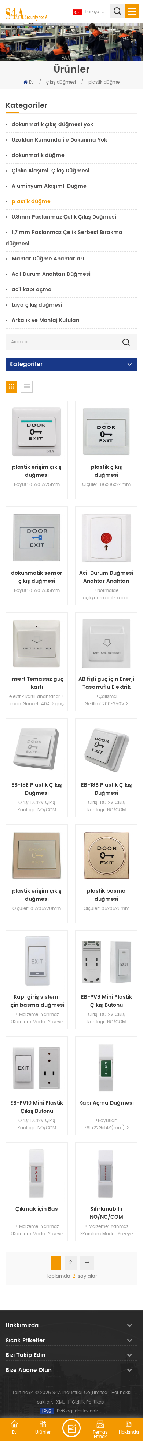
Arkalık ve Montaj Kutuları (46, 320)
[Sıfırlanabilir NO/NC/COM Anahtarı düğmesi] (106, 1174)
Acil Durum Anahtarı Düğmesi (51, 274)
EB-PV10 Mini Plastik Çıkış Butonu (36, 1107)
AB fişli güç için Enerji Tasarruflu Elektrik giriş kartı (106, 683)
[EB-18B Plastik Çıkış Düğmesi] (106, 750)
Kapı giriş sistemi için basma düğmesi (37, 1001)
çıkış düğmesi (61, 82)
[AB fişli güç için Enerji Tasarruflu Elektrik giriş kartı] (106, 644)
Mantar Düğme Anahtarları (48, 259)
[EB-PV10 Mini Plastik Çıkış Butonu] (37, 1068)
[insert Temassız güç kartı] (37, 644)
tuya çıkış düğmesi (37, 305)
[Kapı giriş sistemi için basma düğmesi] (37, 962)
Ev (31, 82)
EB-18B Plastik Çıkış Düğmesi (106, 789)
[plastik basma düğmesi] (106, 856)
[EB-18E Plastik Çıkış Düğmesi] (37, 750)
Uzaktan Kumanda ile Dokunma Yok (59, 140)
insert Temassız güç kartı (36, 683)
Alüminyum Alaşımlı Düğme (49, 186)
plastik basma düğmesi (106, 895)
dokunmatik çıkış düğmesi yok (52, 124)
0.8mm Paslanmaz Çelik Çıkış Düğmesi (64, 217)
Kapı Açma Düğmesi (106, 1103)
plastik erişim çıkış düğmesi (37, 471)
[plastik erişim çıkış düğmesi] (37, 432)
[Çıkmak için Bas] (37, 1174)
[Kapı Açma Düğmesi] (106, 1068)
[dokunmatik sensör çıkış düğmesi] (37, 538)
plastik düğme (104, 82)
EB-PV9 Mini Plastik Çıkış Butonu (106, 1001)
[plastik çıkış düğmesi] (106, 432)
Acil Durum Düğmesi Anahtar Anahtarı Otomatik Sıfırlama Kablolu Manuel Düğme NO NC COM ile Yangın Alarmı (106, 577)
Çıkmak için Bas (36, 1209)
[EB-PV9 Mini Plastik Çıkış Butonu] (106, 962)
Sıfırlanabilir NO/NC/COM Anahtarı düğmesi (106, 1213)
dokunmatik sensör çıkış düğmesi (36, 577)
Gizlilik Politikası (88, 1402)
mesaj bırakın (71, 1428)
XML (60, 1402)
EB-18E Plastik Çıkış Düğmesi (36, 789)
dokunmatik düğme (38, 155)
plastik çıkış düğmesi (106, 471)
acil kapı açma (32, 289)
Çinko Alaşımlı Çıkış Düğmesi (50, 171)
